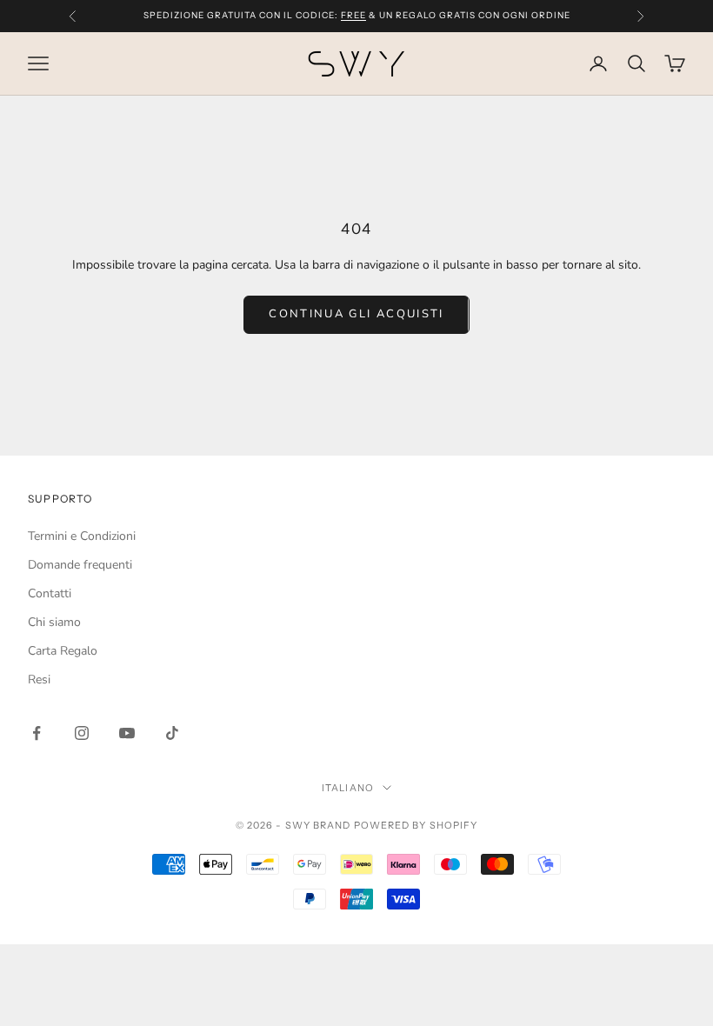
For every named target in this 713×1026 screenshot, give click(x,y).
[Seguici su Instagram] (81, 733)
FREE (353, 15)
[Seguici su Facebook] (36, 733)
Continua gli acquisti (356, 314)
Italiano (348, 788)
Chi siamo (54, 622)
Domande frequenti (80, 564)
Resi (39, 679)
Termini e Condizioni (82, 536)
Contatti (49, 593)
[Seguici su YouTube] (127, 733)
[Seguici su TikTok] (172, 733)
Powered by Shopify (416, 825)
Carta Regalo (62, 651)
